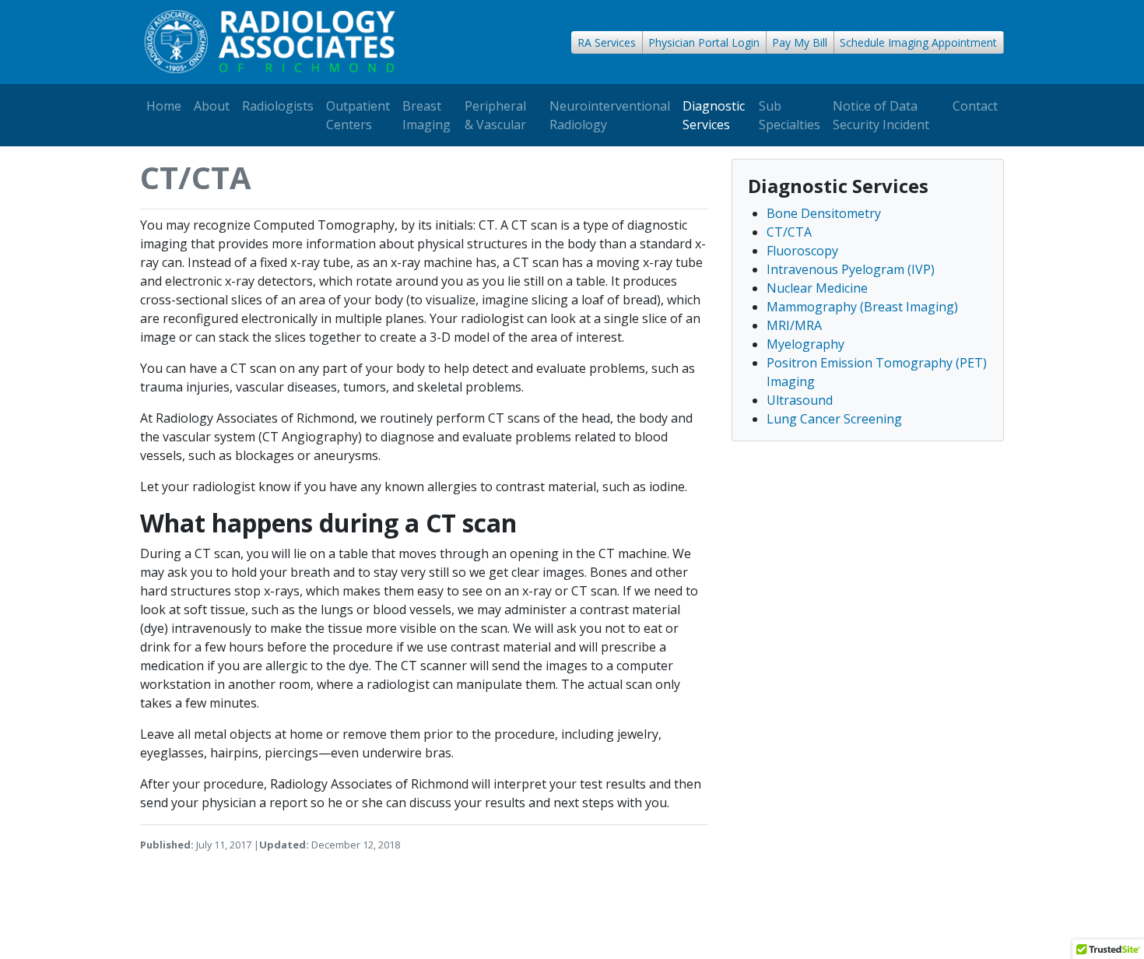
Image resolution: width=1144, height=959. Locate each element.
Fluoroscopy (802, 250)
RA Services (606, 42)
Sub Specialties (789, 115)
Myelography (805, 344)
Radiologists (278, 105)
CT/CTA (789, 232)
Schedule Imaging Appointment (918, 42)
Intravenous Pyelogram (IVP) (851, 269)
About (212, 105)
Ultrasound (800, 400)
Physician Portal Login (704, 42)
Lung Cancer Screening (834, 418)
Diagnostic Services (714, 115)
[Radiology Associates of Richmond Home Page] (270, 42)
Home (163, 105)
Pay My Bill (799, 42)
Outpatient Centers (358, 115)
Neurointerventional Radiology (609, 115)
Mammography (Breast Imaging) (862, 306)
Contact (975, 105)
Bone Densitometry (824, 213)
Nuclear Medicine (817, 288)
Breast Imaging (426, 115)
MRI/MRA (794, 325)
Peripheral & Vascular (495, 115)
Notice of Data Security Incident (881, 115)
